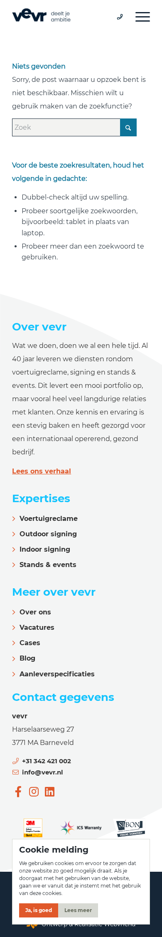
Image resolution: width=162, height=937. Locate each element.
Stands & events (48, 565)
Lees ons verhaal (41, 471)
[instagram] (34, 791)
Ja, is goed (38, 910)
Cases (30, 643)
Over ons (35, 612)
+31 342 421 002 (46, 761)
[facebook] (18, 791)
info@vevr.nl (42, 772)
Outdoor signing (48, 534)
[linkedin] (49, 791)
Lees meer (78, 910)
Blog (27, 658)
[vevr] (67, 16)
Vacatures (37, 627)
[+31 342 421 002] (115, 16)
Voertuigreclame (49, 519)
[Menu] (138, 16)
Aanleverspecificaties (57, 674)
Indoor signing (45, 549)
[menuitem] (138, 16)
